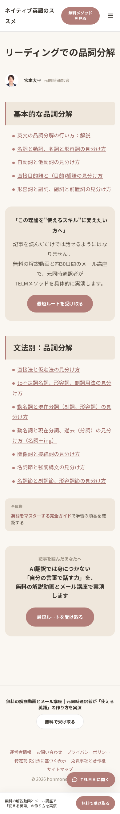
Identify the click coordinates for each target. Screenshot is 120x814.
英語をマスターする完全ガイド (58, 519)
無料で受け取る (60, 721)
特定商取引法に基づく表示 (40, 760)
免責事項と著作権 (88, 760)
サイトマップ (60, 769)
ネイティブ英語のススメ (29, 15)
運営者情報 (20, 752)
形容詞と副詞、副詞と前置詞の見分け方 (64, 189)
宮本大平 (32, 80)
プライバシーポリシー (88, 752)
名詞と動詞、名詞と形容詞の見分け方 (61, 148)
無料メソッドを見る (80, 16)
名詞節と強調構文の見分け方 (51, 467)
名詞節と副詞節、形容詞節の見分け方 (61, 480)
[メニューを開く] (110, 15)
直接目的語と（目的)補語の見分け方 (60, 175)
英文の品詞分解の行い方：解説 (53, 135)
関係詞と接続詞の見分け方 (48, 454)
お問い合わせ (49, 752)
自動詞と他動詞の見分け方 (48, 162)
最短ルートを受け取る (60, 303)
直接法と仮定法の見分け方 (48, 369)
